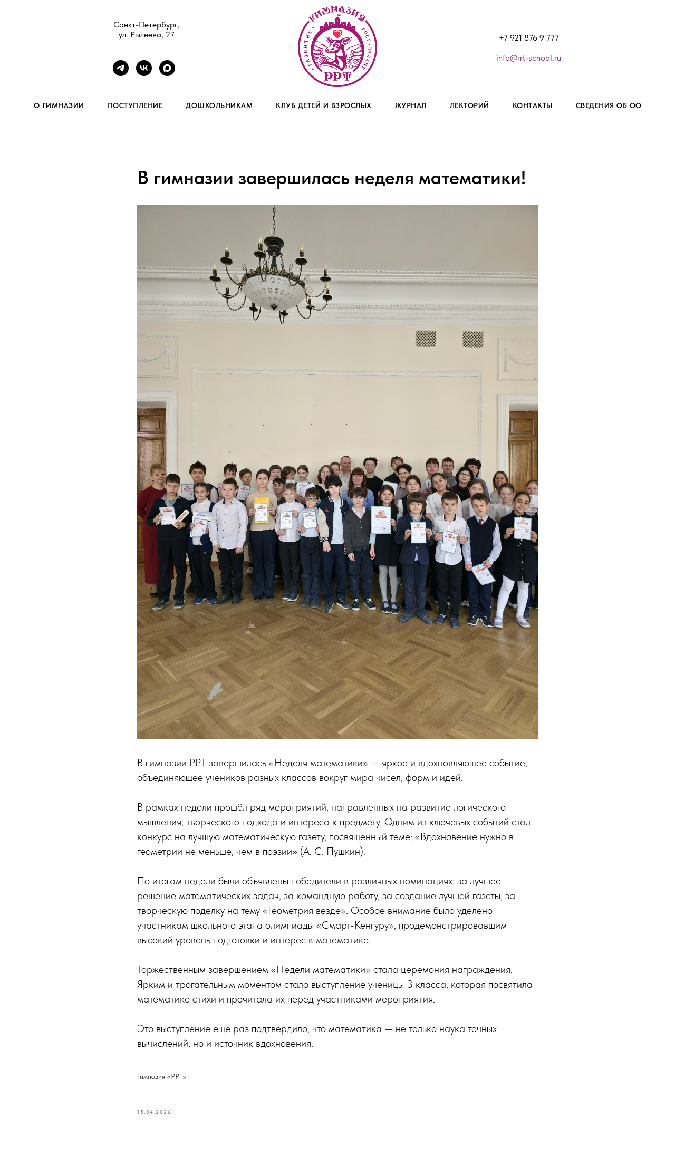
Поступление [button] (135, 105)
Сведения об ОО (609, 105)
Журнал (411, 105)
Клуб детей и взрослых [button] (324, 105)
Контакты (533, 105)
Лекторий (469, 105)
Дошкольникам (219, 105)
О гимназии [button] (59, 105)
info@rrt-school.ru (528, 58)
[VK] (144, 73)
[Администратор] (121, 73)
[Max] (167, 73)
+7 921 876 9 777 (529, 38)
